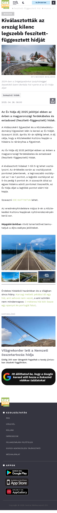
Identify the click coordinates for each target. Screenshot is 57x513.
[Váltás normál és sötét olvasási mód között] (23, 3)
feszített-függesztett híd (27, 8)
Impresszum (12, 436)
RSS (8, 418)
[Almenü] (15, 2)
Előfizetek (41, 2)
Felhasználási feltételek (19, 442)
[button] (53, 8)
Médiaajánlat (13, 454)
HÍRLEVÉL (10, 424)
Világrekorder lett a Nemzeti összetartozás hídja (25, 353)
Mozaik (8, 14)
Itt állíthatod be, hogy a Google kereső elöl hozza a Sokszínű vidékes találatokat (32, 377)
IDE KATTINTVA (22, 200)
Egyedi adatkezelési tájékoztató (23, 448)
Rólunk (10, 430)
